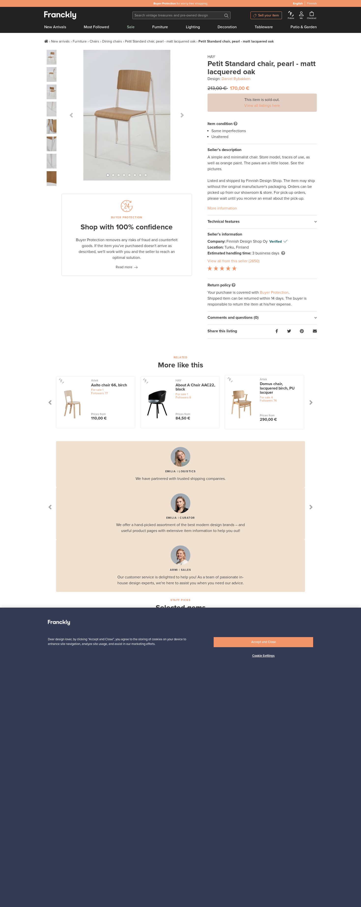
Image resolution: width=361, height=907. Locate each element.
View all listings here (262, 105)
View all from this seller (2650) (234, 261)
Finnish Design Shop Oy (247, 241)
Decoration (227, 27)
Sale (131, 27)
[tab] (262, 221)
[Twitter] (289, 331)
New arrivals (60, 41)
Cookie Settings (263, 656)
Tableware (264, 27)
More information (222, 208)
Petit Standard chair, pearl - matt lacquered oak (160, 41)
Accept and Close (263, 642)
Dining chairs (112, 41)
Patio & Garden (304, 27)
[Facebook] (277, 331)
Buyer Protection (274, 292)
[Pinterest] (302, 331)
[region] (180, 757)
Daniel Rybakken (236, 78)
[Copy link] (315, 331)
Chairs (94, 41)
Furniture (160, 27)
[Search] (226, 15)
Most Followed (96, 27)
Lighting (193, 27)
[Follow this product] (61, 381)
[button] (71, 115)
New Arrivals (55, 27)
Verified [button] (275, 241)
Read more (124, 267)
